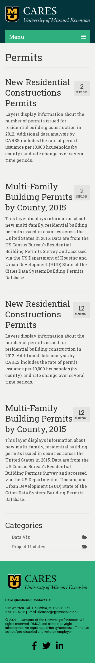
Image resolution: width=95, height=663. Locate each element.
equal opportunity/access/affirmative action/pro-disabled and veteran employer (47, 630)
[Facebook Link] (34, 647)
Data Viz (21, 537)
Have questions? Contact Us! (28, 600)
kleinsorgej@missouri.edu (57, 612)
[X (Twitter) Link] (46, 647)
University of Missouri (62, 620)
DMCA (36, 624)
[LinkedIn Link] (59, 647)
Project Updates (28, 546)
